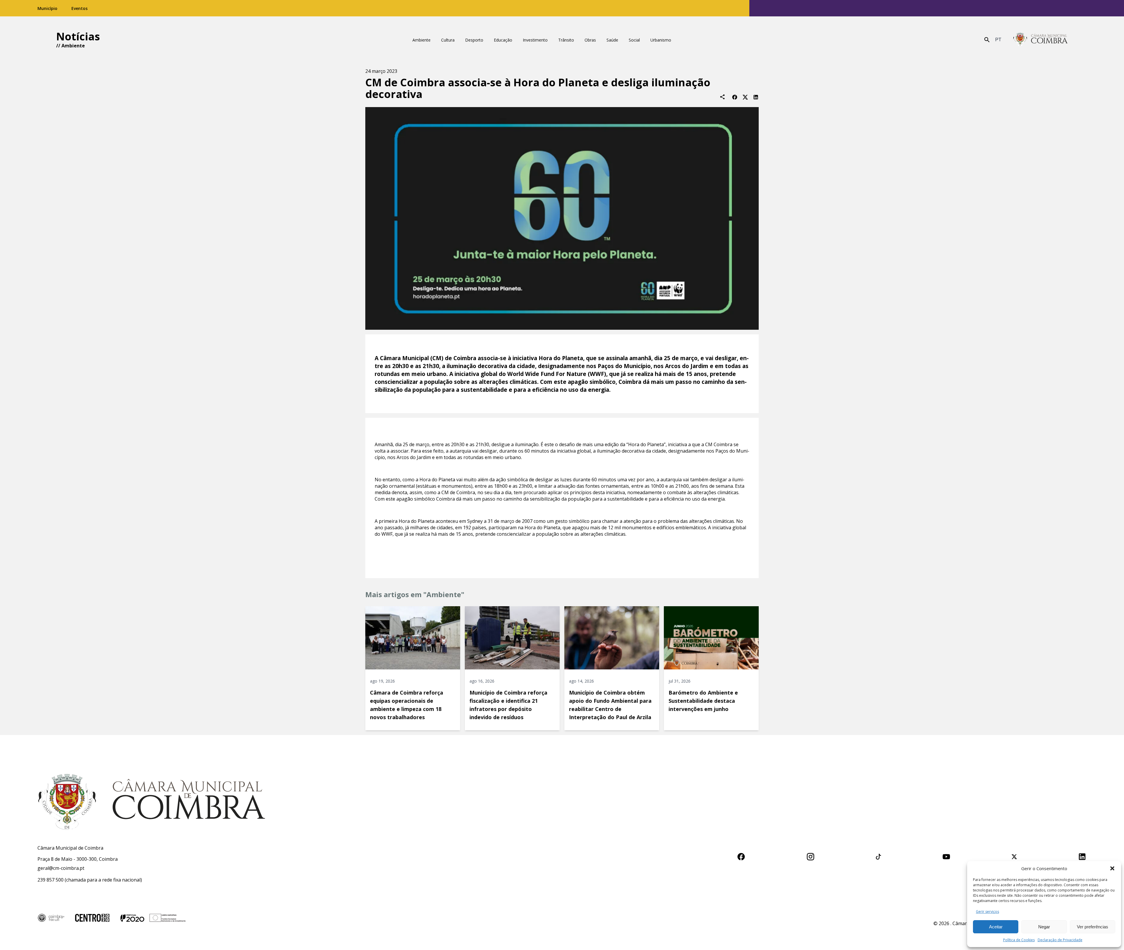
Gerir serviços (987, 911)
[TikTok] (878, 856)
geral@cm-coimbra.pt (60, 868)
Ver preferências (1092, 926)
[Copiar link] (722, 97)
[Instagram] (810, 856)
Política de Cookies (1019, 939)
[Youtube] (946, 856)
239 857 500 (50, 880)
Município (47, 8)
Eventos (79, 8)
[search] (987, 40)
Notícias (78, 36)
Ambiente (73, 45)
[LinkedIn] (756, 96)
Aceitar (996, 926)
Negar (1044, 926)
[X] (745, 96)
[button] (1112, 868)
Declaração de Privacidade (1060, 939)
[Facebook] (735, 96)
